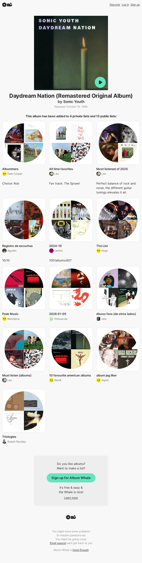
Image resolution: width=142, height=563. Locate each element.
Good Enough (80, 549)
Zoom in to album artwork (71, 53)
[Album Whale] (7, 4)
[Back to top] (71, 518)
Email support (58, 543)
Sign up (135, 4)
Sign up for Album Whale (71, 478)
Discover (115, 4)
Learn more (71, 497)
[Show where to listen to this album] (100, 82)
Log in (125, 4)
